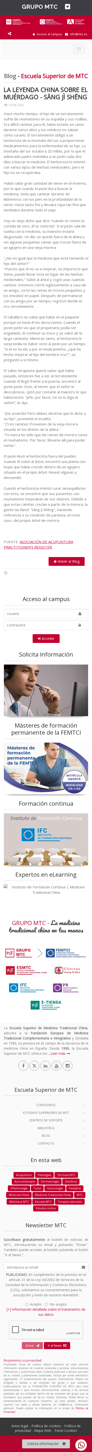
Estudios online (46, 1208)
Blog (46, 1135)
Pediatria (75, 1188)
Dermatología (50, 1181)
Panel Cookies (65, 1430)
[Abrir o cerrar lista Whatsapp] (81, 1445)
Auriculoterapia (24, 1181)
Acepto (35, 1304)
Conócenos (46, 1105)
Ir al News (54, 1346)
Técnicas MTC (66, 1175)
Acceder (47, 638)
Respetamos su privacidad (22, 1360)
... (49, 1053)
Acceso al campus (49, 34)
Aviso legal (19, 1426)
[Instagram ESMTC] (67, 1066)
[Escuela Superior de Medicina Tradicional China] (46, 20)
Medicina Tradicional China (53, 1195)
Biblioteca (46, 1128)
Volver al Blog (68, 561)
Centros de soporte (46, 1120)
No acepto (58, 1304)
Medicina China (19, 1195)
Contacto (46, 1143)
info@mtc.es (78, 34)
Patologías (44, 1175)
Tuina (37, 1188)
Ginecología (55, 1188)
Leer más (58, 1053)
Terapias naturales (70, 1201)
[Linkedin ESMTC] (45, 1066)
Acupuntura (24, 1175)
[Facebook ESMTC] (23, 1066)
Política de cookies (46, 1426)
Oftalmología (19, 1188)
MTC (80, 1195)
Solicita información (43, 1443)
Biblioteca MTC (19, 1201)
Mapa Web (42, 1430)
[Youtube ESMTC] (56, 1066)
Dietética (71, 1181)
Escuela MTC (43, 1201)
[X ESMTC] (34, 1066)
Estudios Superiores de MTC (46, 1112)
